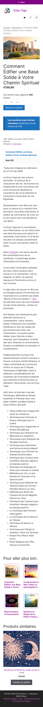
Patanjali (13, 252)
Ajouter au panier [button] (21, 682)
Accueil (6, 27)
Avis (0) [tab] (10, 160)
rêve (34, 299)
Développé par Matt (32, 699)
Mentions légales (10, 699)
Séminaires (17, 27)
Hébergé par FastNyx (22, 701)
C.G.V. (20, 699)
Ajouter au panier (14, 107)
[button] (31, 17)
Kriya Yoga (20, 10)
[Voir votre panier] (25, 17)
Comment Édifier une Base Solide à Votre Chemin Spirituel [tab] (21, 153)
